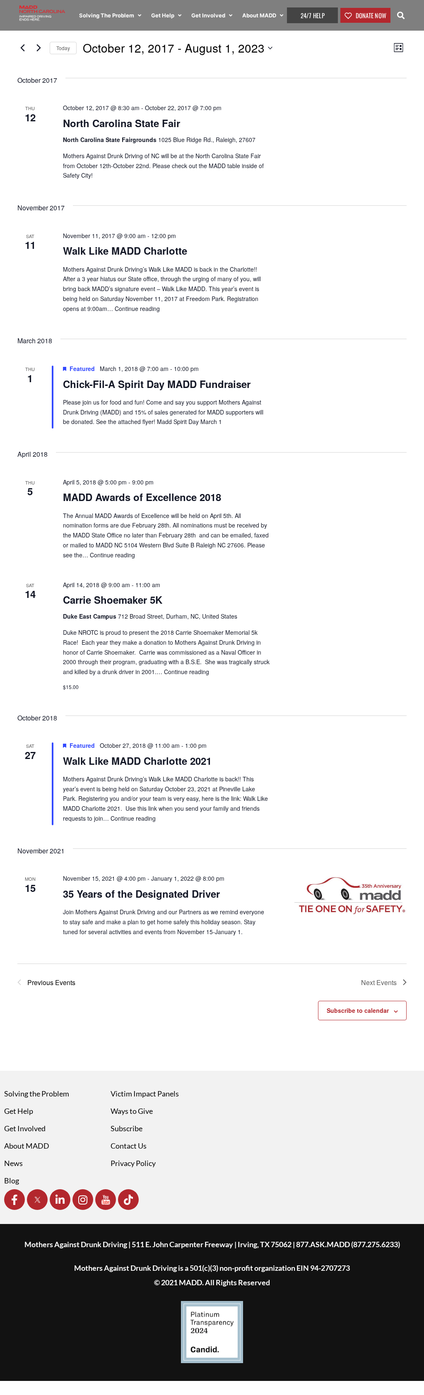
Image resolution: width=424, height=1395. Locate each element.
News (13, 1163)
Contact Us (129, 1145)
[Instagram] (82, 1199)
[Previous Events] (22, 48)
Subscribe (126, 1128)
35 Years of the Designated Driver (141, 894)
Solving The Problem (107, 15)
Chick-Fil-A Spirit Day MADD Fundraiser (157, 384)
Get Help (163, 15)
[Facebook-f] (14, 1199)
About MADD (259, 15)
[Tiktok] (128, 1199)
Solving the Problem (36, 1093)
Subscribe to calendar (358, 1010)
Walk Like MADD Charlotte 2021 (137, 761)
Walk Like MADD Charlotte (125, 250)
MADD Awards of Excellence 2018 (142, 497)
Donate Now (370, 15)
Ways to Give (132, 1111)
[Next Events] (38, 48)
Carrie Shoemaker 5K (112, 600)
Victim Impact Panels (145, 1093)
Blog (11, 1180)
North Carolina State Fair (121, 123)
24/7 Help (313, 15)
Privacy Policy (133, 1163)
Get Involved (208, 15)
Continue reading (137, 308)
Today (63, 47)
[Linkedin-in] (60, 1199)
